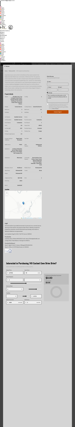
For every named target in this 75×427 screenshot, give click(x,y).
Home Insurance (10, 299)
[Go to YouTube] (0, 4)
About (1, 38)
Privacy (56, 108)
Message (50, 92)
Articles (2, 40)
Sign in (4, 24)
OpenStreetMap (29, 218)
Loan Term (26, 270)
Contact (2, 41)
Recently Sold (3, 35)
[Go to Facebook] (0, 1)
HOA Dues (26, 299)
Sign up (1, 24)
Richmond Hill (12, 71)
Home (6, 71)
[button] (23, 203)
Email (61, 87)
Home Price (9, 270)
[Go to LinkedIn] (0, 5)
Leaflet (23, 218)
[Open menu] (0, 61)
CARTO (40, 218)
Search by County (4, 30)
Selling (1, 33)
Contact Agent (58, 112)
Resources (2, 36)
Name (49, 81)
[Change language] (1, 6)
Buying (1, 32)
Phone (50, 87)
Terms (53, 108)
